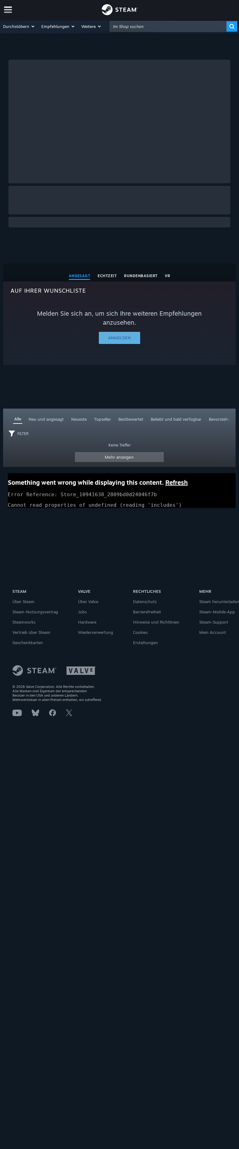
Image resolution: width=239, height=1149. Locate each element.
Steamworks (23, 622)
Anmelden (119, 337)
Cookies (140, 632)
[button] (19, 26)
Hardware (87, 622)
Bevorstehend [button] (222, 419)
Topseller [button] (102, 419)
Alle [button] (17, 418)
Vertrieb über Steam (31, 632)
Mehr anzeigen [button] (119, 457)
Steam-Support (213, 622)
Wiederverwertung (95, 632)
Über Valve (88, 601)
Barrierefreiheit (147, 611)
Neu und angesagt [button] (46, 419)
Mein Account (212, 632)
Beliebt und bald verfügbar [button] (176, 419)
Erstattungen (145, 642)
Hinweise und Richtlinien (156, 622)
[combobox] (168, 26)
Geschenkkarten (27, 642)
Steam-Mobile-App (217, 611)
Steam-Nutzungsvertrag (35, 611)
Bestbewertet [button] (130, 419)
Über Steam (23, 601)
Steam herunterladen (219, 601)
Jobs (82, 611)
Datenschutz (145, 601)
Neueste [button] (79, 419)
